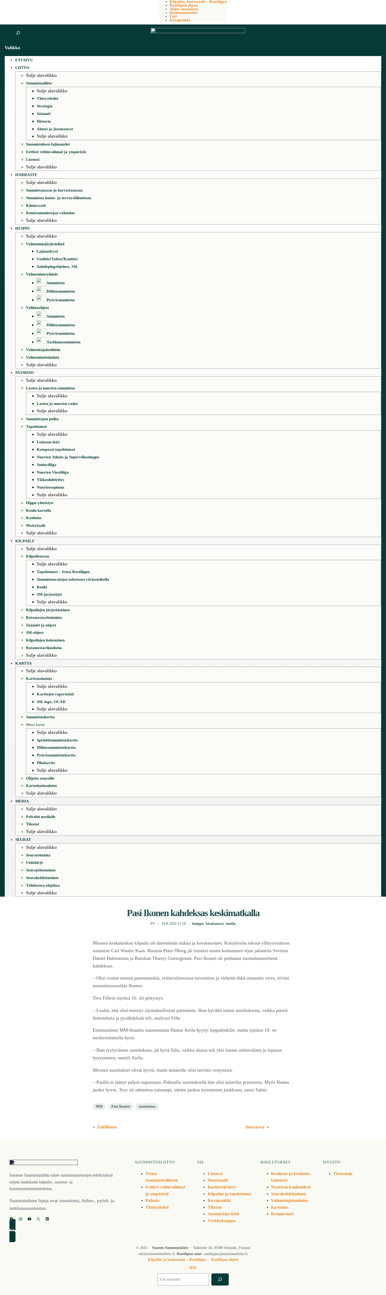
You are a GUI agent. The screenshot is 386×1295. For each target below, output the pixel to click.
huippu (198, 924)
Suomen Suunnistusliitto (170, 1248)
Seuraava (255, 1127)
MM (99, 1106)
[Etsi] (219, 1279)
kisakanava (215, 924)
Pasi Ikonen (120, 1106)
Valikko (12, 47)
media (231, 924)
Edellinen (107, 1127)
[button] (67, 1230)
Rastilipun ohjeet (224, 1260)
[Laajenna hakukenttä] (18, 33)
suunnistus (147, 1106)
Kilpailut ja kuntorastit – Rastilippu (177, 1260)
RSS (193, 1268)
